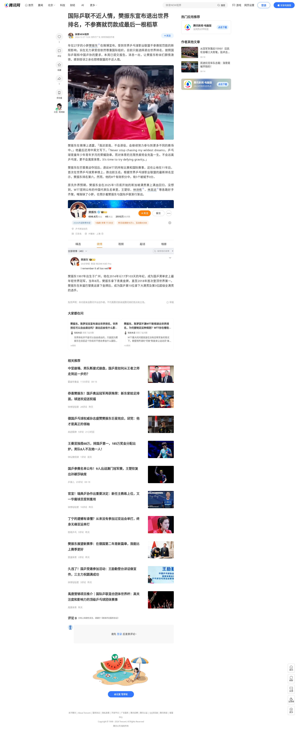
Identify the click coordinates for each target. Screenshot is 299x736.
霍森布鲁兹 (73, 382)
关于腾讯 (72, 713)
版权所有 (125, 726)
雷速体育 (72, 557)
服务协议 (96, 713)
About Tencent (84, 713)
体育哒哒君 (73, 407)
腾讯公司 (117, 726)
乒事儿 (71, 482)
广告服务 (124, 713)
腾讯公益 (143, 713)
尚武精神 (72, 432)
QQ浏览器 (154, 713)
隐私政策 (105, 713)
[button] (222, 27)
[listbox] (121, 483)
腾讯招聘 (134, 713)
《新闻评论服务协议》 (110, 618)
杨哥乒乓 (72, 532)
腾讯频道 (163, 713)
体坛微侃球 (73, 457)
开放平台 (115, 713)
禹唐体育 (72, 607)
